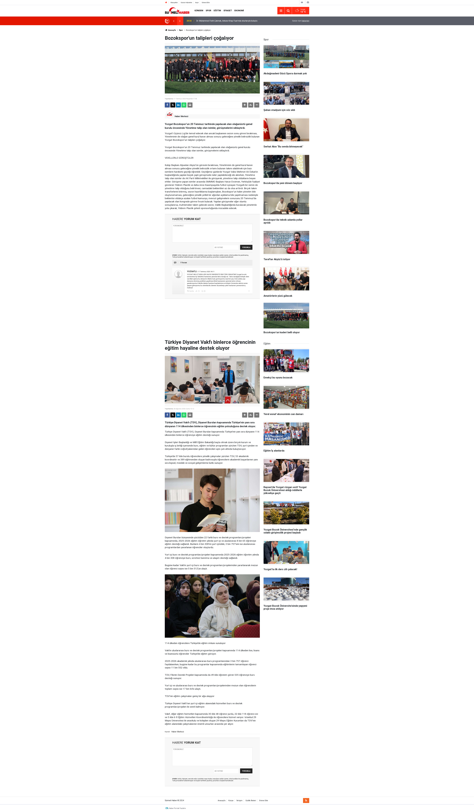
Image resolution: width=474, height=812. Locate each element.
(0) (204, 291)
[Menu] (281, 10)
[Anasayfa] (166, 2)
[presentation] (174, 20)
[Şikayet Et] (249, 291)
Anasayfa (172, 30)
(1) (199, 291)
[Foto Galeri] (307, 2)
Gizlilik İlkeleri (251, 801)
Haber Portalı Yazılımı (177, 808)
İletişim (239, 801)
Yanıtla (191, 291)
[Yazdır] (190, 104)
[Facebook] (167, 104)
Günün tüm (300, 21)
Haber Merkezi (181, 116)
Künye (230, 801)
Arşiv (197, 2)
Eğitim (217, 10)
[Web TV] (302, 2)
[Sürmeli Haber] (177, 10)
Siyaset (227, 10)
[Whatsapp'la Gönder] (183, 104)
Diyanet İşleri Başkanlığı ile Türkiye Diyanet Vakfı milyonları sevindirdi (226, 21)
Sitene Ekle (206, 2)
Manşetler (174, 2)
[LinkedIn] (178, 104)
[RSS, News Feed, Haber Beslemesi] (306, 800)
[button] (244, 104)
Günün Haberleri (186, 2)
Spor (208, 10)
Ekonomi (239, 10)
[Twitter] (172, 104)
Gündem (198, 10)
